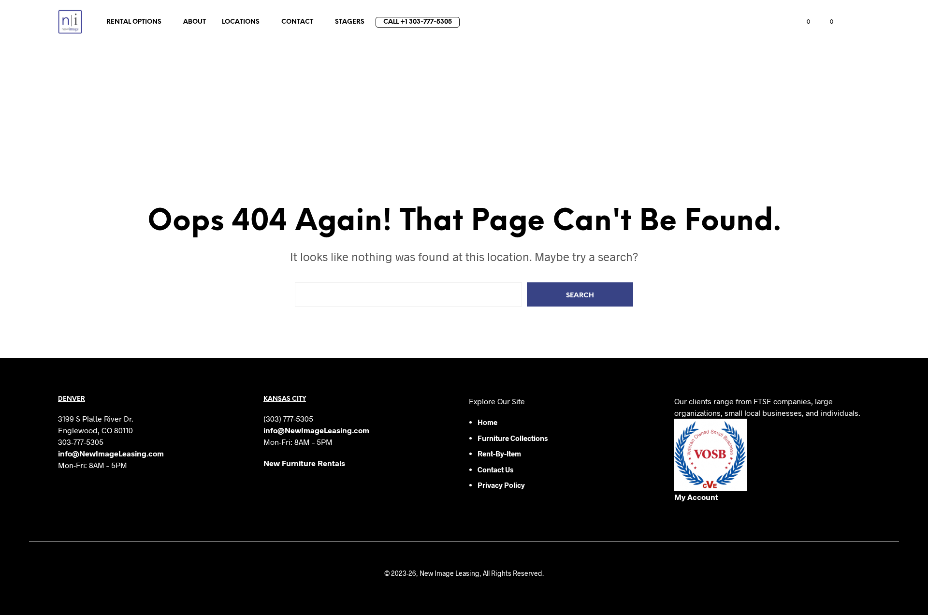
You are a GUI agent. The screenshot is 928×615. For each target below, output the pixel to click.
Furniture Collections (513, 438)
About (194, 22)
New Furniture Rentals (304, 463)
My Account (696, 496)
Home (487, 422)
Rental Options (133, 22)
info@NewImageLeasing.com (111, 453)
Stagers (349, 22)
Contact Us (495, 469)
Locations (241, 22)
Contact (297, 22)
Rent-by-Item (499, 453)
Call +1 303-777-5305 (417, 22)
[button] (803, 22)
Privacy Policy (501, 485)
